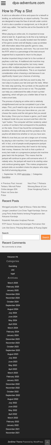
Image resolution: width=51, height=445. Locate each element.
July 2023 (13, 358)
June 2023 (12, 361)
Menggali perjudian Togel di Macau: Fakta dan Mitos (24, 207)
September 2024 (13, 305)
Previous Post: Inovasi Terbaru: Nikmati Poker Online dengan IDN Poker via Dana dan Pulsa (11, 189)
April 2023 (12, 369)
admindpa (26, 174)
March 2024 (13, 328)
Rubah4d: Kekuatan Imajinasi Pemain (18, 220)
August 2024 (12, 309)
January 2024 (13, 335)
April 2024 (12, 324)
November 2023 (13, 343)
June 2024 (12, 316)
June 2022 (12, 406)
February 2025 (13, 286)
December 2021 (13, 429)
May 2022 (12, 410)
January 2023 (13, 380)
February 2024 (13, 331)
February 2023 (13, 376)
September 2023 (13, 350)
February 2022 (13, 421)
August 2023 (12, 354)
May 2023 (12, 365)
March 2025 (13, 283)
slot (12, 270)
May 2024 (12, 320)
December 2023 (13, 339)
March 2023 (13, 373)
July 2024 (13, 313)
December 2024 (13, 294)
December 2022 (13, 384)
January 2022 (13, 425)
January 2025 (13, 290)
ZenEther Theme (15, 442)
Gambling (6, 177)
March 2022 (13, 417)
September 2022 (13, 395)
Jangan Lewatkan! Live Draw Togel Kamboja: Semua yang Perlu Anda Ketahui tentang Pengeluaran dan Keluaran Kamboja (24, 213)
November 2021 (13, 432)
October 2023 (13, 346)
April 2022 (12, 414)
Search (5, 233)
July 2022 (13, 402)
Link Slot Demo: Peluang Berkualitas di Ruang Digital (24, 228)
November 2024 (13, 298)
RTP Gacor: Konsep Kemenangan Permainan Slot (23, 224)
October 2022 (13, 391)
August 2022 (12, 399)
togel (13, 273)
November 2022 (13, 387)
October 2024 (13, 301)
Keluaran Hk (12, 257)
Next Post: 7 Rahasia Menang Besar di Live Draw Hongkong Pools (37, 186)
